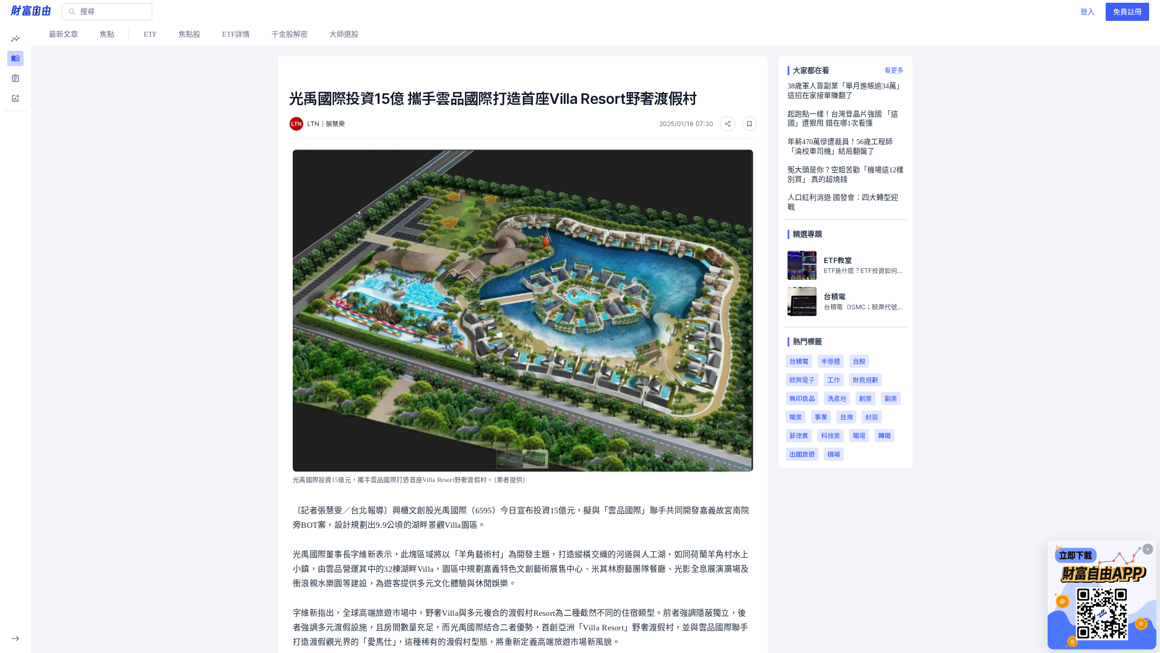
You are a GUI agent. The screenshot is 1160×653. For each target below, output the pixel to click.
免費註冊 (1127, 11)
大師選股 (343, 34)
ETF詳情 (236, 34)
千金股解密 (289, 34)
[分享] (727, 124)
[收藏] (749, 124)
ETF (150, 34)
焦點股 (189, 34)
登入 (1087, 11)
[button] (15, 38)
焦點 (107, 34)
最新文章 (63, 34)
